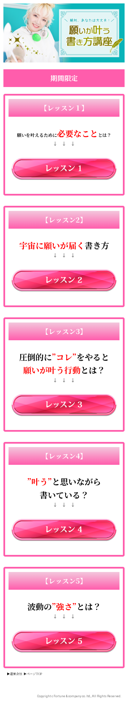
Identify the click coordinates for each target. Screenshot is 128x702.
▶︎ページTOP (33, 674)
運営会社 (16, 674)
